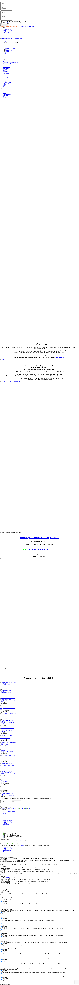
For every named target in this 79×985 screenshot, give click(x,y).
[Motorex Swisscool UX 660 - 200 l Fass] (8, 691)
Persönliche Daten (9, 50)
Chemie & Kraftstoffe (7, 78)
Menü (4, 40)
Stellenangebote (6, 812)
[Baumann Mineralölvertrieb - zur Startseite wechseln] (11, 38)
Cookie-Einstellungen (7, 29)
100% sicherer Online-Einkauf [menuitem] (13, 832)
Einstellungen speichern (5, 984)
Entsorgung (5, 81)
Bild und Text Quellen (7, 820)
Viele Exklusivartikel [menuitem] (11, 837)
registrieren (14, 48)
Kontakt (4, 31)
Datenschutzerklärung (7, 33)
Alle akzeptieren (4, 859)
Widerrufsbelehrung (7, 32)
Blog (4, 85)
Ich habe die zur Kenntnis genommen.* (14, 22)
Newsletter (5, 823)
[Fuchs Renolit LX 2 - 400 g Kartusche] (8, 714)
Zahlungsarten (8, 52)
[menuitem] (41, 29)
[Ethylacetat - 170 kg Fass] (8, 743)
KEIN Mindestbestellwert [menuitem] (12, 833)
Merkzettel (7, 56)
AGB (4, 35)
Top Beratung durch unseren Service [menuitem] (14, 835)
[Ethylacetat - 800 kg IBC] (8, 736)
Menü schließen (6, 46)
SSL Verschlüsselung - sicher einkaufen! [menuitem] (14, 836)
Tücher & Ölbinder (6, 80)
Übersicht (7, 49)
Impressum (5, 36)
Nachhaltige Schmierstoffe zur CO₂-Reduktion (39, 537)
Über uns (5, 84)
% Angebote (5, 86)
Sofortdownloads (8, 54)
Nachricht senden (4, 25)
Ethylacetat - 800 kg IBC (5, 738)
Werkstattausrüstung (7, 82)
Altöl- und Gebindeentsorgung (9, 811)
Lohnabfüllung (6, 83)
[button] (39, 863)
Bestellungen (7, 53)
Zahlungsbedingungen (7, 825)
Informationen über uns (7, 30)
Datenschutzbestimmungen (10, 802)
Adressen (7, 51)
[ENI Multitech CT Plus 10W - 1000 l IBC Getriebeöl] (8, 729)
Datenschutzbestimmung (11, 22)
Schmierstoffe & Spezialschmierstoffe (10, 77)
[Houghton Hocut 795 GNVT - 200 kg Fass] (8, 706)
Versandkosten (6, 824)
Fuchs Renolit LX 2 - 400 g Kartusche (7, 715)
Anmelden (7, 48)
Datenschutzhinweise (10, 860)
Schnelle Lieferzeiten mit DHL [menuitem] (13, 834)
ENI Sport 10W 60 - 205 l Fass (6, 751)
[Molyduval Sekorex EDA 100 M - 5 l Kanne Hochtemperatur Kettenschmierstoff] (8, 699)
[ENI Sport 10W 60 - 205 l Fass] (8, 750)
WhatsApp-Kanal (60, 357)
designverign (7, 877)
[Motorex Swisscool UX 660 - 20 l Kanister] (8, 683)
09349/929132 (7, 806)
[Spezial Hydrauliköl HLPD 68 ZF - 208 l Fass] (8, 721)
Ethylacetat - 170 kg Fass (5, 744)
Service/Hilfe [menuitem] (6, 32)
